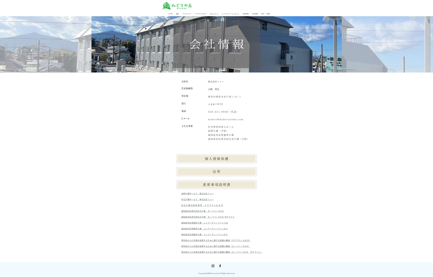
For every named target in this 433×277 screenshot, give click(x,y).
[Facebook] (220, 266)
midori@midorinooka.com (225, 119)
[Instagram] (213, 266)
